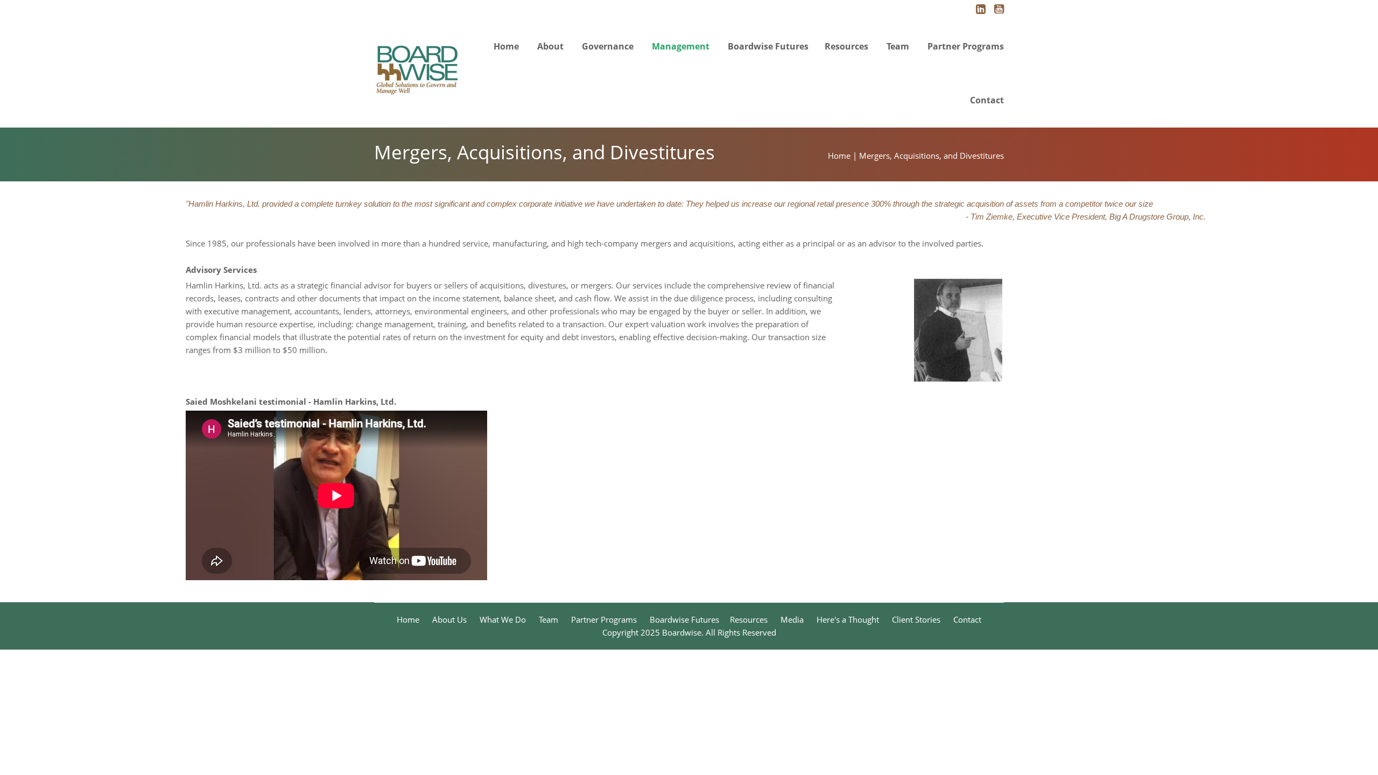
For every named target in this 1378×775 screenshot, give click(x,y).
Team (898, 46)
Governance (608, 46)
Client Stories (916, 619)
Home (506, 46)
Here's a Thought (848, 619)
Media (792, 619)
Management (680, 46)
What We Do (503, 619)
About (550, 46)
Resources (846, 46)
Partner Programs (965, 46)
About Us (449, 619)
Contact (987, 100)
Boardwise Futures (768, 46)
